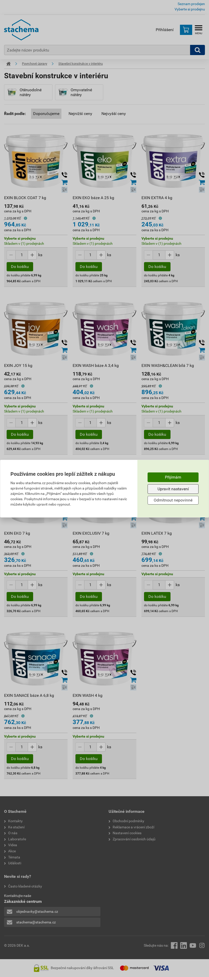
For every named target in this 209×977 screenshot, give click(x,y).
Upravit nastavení (173, 488)
